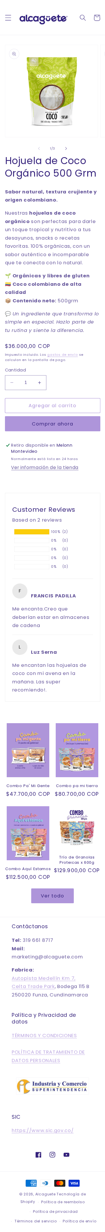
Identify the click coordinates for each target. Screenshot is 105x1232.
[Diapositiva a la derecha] (66, 148)
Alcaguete (46, 1194)
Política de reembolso (63, 1201)
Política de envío (79, 1221)
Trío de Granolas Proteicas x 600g (77, 860)
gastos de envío (62, 354)
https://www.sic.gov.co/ (43, 1130)
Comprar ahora (52, 424)
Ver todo (52, 895)
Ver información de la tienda (44, 467)
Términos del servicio (36, 1221)
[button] (8, 18)
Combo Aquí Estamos (28, 868)
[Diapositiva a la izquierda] (39, 148)
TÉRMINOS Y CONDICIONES (44, 1035)
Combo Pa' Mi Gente (28, 785)
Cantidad (15, 370)
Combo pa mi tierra (77, 785)
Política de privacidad (55, 1211)
